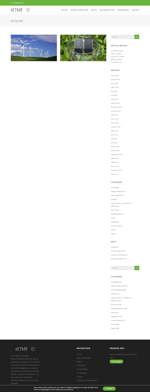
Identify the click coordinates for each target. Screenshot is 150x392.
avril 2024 (114, 115)
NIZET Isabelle (116, 54)
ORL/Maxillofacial (117, 195)
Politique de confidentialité (87, 380)
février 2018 (115, 166)
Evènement (81, 365)
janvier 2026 (115, 79)
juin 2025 (114, 91)
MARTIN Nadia (116, 59)
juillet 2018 (115, 162)
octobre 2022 (115, 127)
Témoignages (123, 10)
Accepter (109, 389)
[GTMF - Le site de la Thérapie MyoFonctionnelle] (20, 10)
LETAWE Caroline (117, 51)
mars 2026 (114, 75)
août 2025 (114, 83)
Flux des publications (118, 251)
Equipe (94, 10)
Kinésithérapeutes (117, 214)
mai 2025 (114, 95)
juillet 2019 (115, 158)
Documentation (107, 10)
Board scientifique (79, 10)
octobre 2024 (115, 111)
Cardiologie (115, 187)
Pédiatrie (114, 199)
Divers (113, 218)
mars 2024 (114, 119)
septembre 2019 (117, 154)
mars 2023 (114, 123)
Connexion (114, 247)
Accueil (64, 10)
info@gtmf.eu (19, 3)
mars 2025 (114, 99)
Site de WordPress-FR (118, 259)
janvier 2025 (115, 103)
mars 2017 (114, 174)
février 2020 (115, 147)
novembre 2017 (116, 170)
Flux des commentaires (119, 255)
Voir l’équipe (116, 361)
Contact (136, 10)
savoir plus (45, 389)
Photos (113, 230)
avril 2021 (114, 143)
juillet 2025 (115, 87)
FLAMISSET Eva (116, 62)
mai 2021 (114, 139)
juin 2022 (114, 135)
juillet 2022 (115, 131)
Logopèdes (115, 222)
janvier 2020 (115, 150)
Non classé (115, 210)
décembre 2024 (116, 107)
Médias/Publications (118, 191)
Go (137, 37)
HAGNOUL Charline (118, 56)
